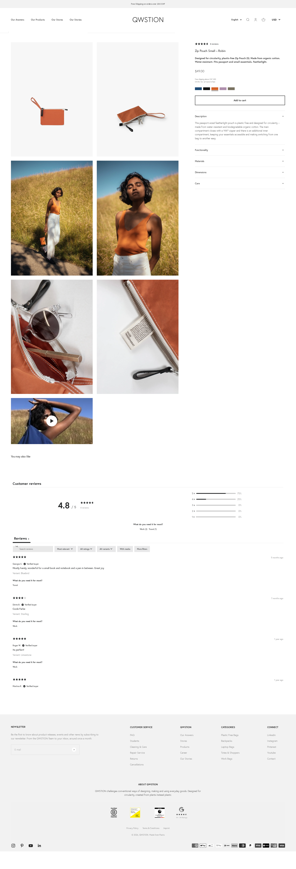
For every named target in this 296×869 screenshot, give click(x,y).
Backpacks (226, 740)
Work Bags (226, 758)
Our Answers (17, 19)
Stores (183, 740)
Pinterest (271, 746)
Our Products (38, 19)
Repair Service (137, 752)
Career (183, 752)
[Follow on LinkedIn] (39, 845)
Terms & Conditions (151, 828)
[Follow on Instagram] (13, 845)
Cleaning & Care (138, 746)
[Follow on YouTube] (30, 845)
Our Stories (76, 19)
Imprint (166, 828)
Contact (271, 758)
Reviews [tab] (21, 538)
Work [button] (15, 626)
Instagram (272, 740)
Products (184, 746)
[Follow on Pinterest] (22, 845)
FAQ (132, 735)
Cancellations (137, 764)
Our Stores (57, 19)
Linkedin (271, 735)
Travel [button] (15, 585)
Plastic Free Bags (229, 735)
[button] (217, 493)
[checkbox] (125, 549)
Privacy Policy (132, 828)
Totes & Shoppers (230, 752)
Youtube (271, 752)
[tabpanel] (148, 620)
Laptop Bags (227, 746)
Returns (134, 758)
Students (134, 740)
